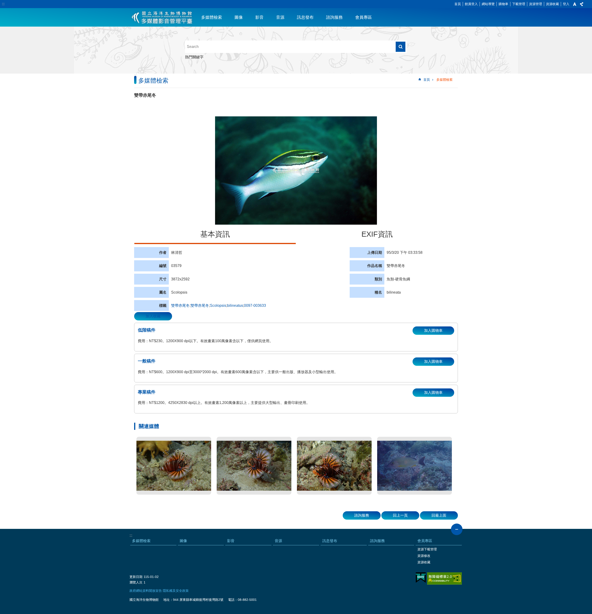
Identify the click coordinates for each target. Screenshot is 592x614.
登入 (566, 4)
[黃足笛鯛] (414, 466)
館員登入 (471, 4)
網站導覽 (488, 4)
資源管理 (535, 4)
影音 (259, 17)
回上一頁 (400, 515)
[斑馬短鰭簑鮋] (173, 466)
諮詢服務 (334, 17)
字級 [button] (574, 4)
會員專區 (363, 17)
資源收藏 (552, 4)
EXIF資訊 (377, 234)
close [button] (456, 529)
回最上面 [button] (439, 515)
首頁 (457, 4)
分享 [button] (581, 4)
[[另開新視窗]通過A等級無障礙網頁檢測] (444, 578)
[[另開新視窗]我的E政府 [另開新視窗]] (421, 577)
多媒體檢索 (211, 17)
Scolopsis (218, 305)
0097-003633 (255, 305)
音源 (280, 17)
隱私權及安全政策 (176, 590)
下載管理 (518, 4)
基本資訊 (215, 234)
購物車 (503, 4)
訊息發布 (305, 17)
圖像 (238, 17)
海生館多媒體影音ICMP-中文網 (162, 17)
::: (3, 4)
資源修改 (423, 556)
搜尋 (400, 47)
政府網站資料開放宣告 (146, 590)
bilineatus (235, 305)
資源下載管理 (427, 549)
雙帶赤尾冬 (180, 305)
